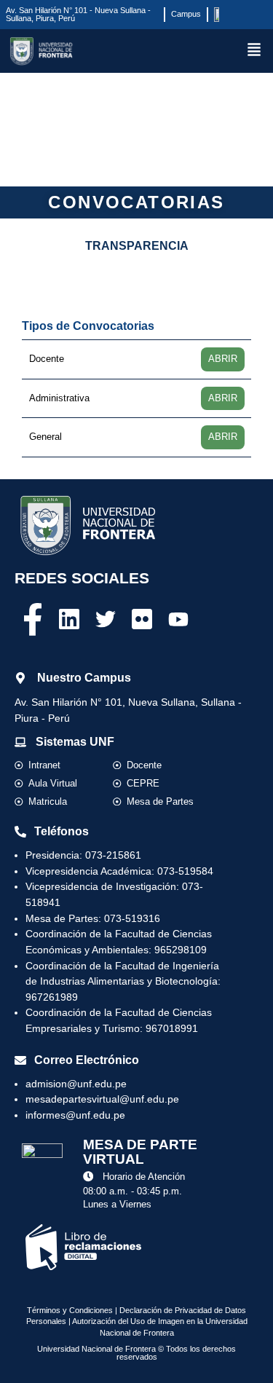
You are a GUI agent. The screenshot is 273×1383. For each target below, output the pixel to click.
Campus (186, 13)
